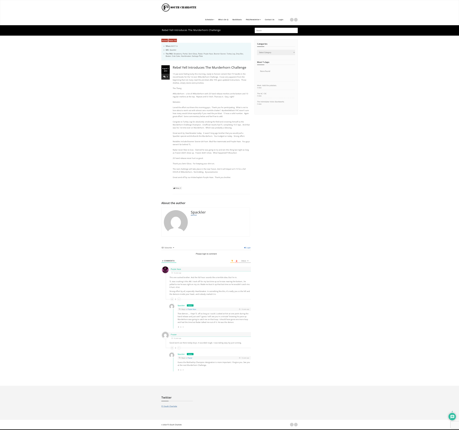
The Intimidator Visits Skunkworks (270, 102)
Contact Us (269, 19)
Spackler (181, 305)
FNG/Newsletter (253, 19)
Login (281, 19)
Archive (164, 40)
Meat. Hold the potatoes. (267, 85)
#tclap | (178, 188)
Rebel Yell (172, 40)
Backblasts (237, 19)
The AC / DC (262, 93)
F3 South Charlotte (169, 406)
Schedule (209, 19)
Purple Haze (176, 269)
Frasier (174, 334)
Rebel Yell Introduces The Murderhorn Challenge (209, 67)
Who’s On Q (223, 19)
